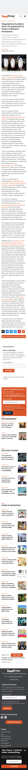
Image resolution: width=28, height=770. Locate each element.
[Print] (3, 331)
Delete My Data (14, 722)
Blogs (4, 21)
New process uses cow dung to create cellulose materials (9, 573)
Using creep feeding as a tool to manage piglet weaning (9, 436)
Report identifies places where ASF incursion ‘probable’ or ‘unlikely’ (9, 585)
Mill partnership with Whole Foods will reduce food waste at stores (9, 549)
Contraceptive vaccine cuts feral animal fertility (8, 525)
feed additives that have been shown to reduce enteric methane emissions (14, 183)
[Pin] (19, 331)
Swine (4, 433)
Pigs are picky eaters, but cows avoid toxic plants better (8, 597)
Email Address (8, 362)
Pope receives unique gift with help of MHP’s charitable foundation (7, 537)
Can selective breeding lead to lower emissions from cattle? (8, 457)
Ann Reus (5, 49)
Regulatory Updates (8, 422)
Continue (14, 766)
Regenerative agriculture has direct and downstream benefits (7, 609)
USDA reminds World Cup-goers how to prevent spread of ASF (8, 513)
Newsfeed (11, 21)
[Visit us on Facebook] (2, 717)
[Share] (7, 331)
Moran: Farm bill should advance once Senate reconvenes (7, 425)
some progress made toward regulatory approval (13, 205)
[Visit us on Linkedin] (5, 717)
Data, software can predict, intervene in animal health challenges (9, 645)
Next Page (17, 655)
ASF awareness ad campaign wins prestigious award (8, 491)
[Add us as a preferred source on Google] (23, 331)
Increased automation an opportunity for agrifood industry (8, 621)
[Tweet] (15, 331)
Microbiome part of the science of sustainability (8, 468)
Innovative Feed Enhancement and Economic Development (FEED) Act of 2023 (13, 243)
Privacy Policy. (19, 409)
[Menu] (24, 16)
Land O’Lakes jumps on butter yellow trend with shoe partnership (9, 561)
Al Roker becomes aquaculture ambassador (8, 480)
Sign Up (8, 413)
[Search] (20, 16)
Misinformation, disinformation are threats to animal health (8, 633)
